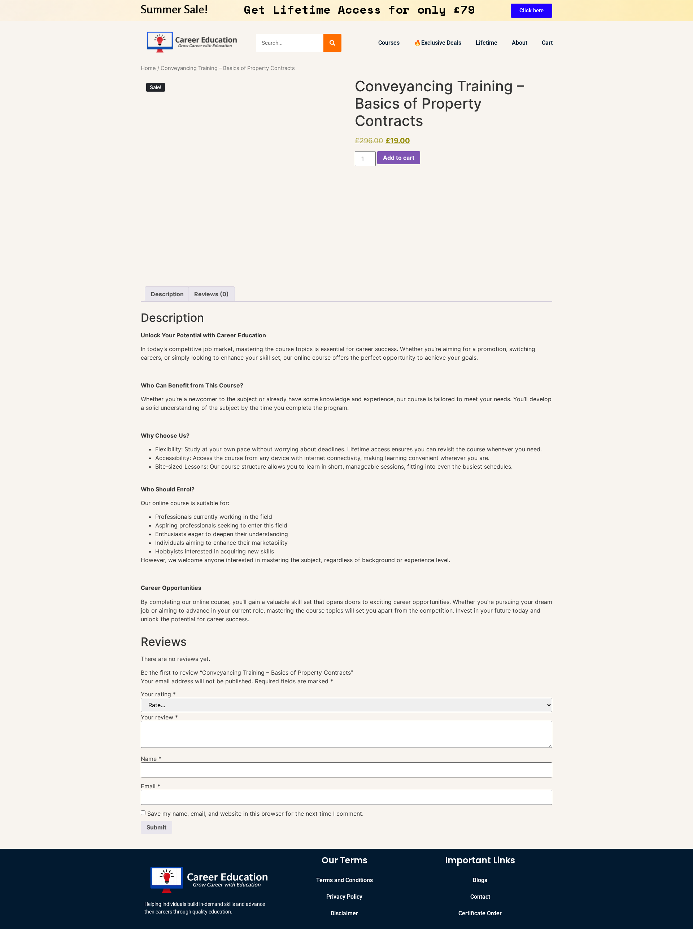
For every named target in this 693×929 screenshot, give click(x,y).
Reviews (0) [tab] (211, 294)
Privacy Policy (344, 896)
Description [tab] (167, 294)
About (519, 42)
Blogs (480, 880)
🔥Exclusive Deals (437, 42)
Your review (159, 717)
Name (151, 759)
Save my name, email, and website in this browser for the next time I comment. (255, 813)
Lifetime (486, 42)
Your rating (158, 694)
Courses (389, 42)
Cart (547, 42)
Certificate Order (480, 913)
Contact (480, 896)
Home (148, 68)
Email (150, 786)
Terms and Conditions (344, 880)
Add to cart (398, 157)
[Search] (332, 43)
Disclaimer (344, 913)
